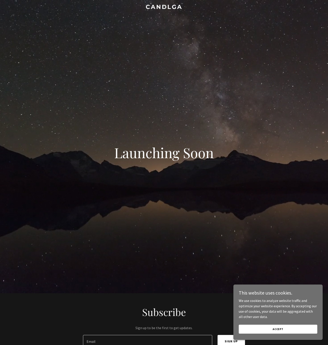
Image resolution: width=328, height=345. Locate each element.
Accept (278, 329)
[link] (164, 7)
